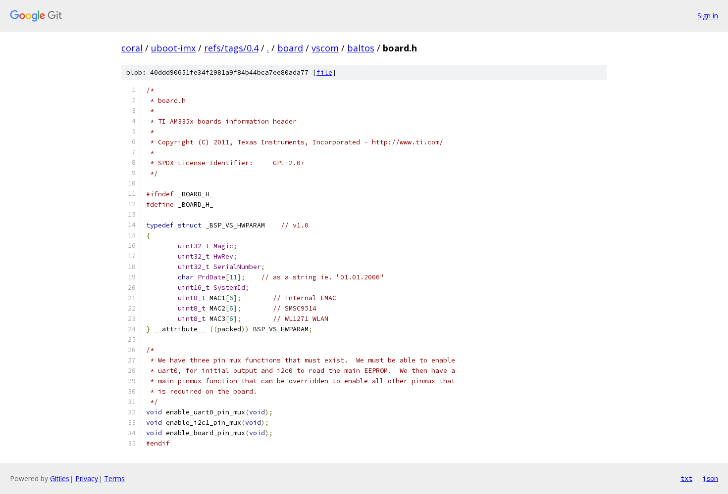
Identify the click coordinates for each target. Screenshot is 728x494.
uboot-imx (173, 48)
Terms (114, 478)
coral (132, 48)
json (710, 478)
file (324, 72)
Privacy (86, 478)
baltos (360, 48)
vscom (325, 48)
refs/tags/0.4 (231, 48)
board (290, 48)
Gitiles (59, 478)
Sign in (707, 15)
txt (686, 478)
